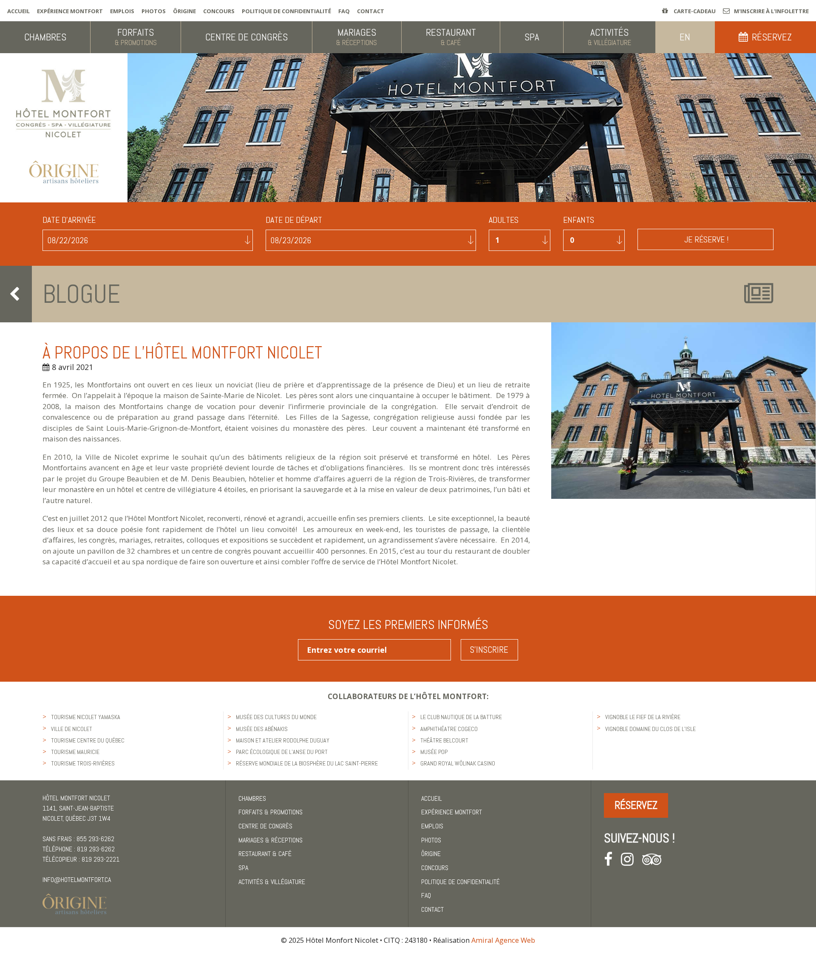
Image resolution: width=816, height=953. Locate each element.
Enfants (578, 220)
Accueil (18, 11)
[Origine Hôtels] (74, 898)
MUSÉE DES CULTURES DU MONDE (276, 717)
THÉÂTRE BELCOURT (444, 740)
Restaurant (265, 853)
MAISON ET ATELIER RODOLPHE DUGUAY (282, 740)
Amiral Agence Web (503, 940)
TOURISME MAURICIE (75, 752)
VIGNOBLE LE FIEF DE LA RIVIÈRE (642, 717)
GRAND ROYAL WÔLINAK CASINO (457, 763)
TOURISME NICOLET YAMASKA (85, 717)
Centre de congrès (265, 826)
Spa (243, 867)
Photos (154, 11)
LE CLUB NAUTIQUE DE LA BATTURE (461, 717)
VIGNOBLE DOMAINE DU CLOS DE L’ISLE (650, 729)
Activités (271, 881)
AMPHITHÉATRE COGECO (449, 729)
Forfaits (270, 812)
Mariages (270, 840)
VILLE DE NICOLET (71, 729)
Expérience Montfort (70, 11)
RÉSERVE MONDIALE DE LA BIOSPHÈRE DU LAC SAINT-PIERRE (307, 763)
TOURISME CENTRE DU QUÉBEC (88, 740)
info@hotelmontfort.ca (76, 879)
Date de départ (294, 220)
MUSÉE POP (434, 752)
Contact (370, 11)
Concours (219, 11)
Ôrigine (184, 11)
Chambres (252, 798)
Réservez (636, 805)
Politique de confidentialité (286, 11)
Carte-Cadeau (694, 11)
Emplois (122, 11)
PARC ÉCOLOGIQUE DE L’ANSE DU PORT (282, 752)
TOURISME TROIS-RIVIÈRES (83, 763)
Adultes (503, 220)
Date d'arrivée (69, 220)
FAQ (344, 11)
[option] (683, 410)
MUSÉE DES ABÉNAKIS (262, 729)
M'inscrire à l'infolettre (771, 11)
